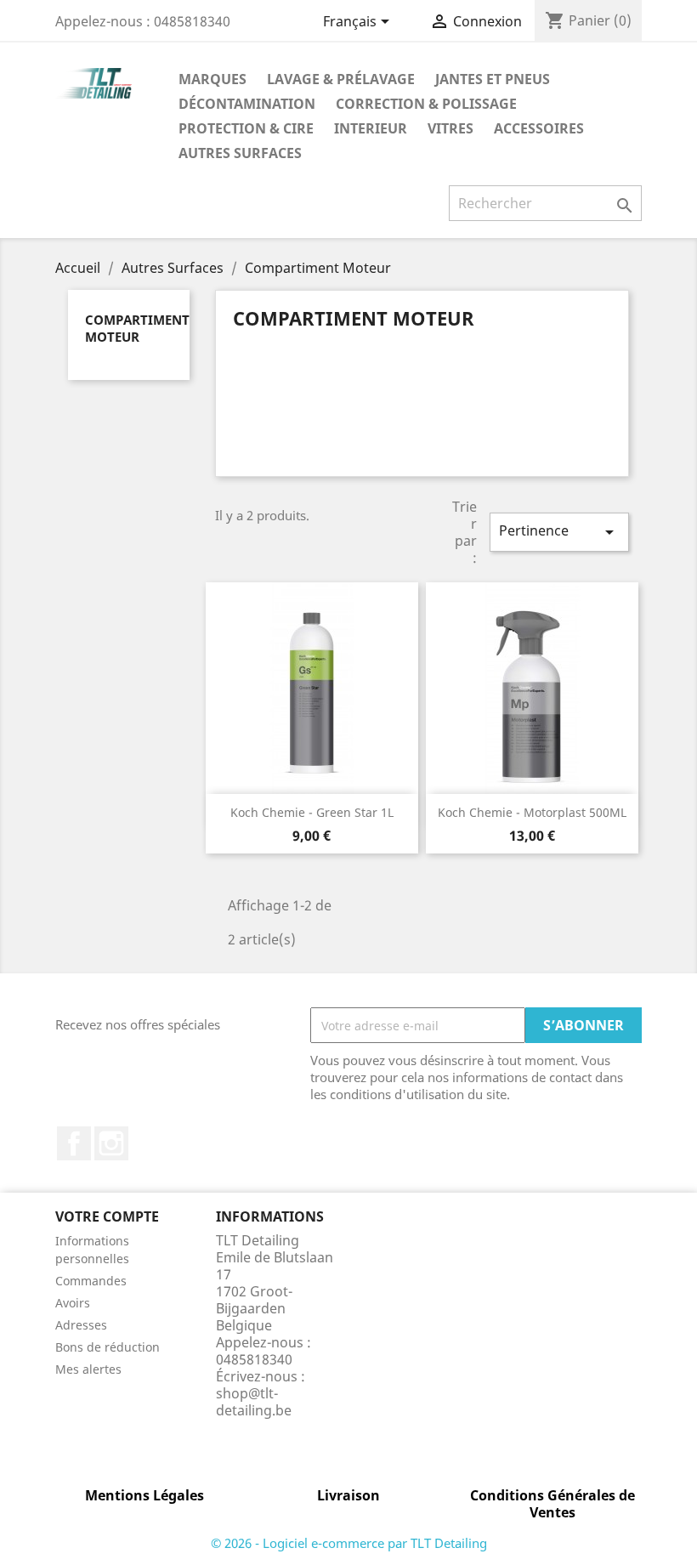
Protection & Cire (246, 128)
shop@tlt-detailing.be (254, 1402)
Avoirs (72, 1303)
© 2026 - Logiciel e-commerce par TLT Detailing (349, 1542)
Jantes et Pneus (492, 79)
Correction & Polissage (426, 103)
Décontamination (246, 103)
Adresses (81, 1325)
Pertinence (559, 531)
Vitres (450, 128)
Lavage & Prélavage (341, 79)
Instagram (111, 1143)
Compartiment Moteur (137, 328)
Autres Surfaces (240, 153)
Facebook (74, 1143)
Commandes (91, 1281)
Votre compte (107, 1216)
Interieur (370, 128)
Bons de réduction (107, 1347)
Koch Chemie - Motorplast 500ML (532, 812)
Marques (212, 79)
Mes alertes (88, 1369)
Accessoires (539, 128)
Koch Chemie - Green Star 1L (312, 812)
